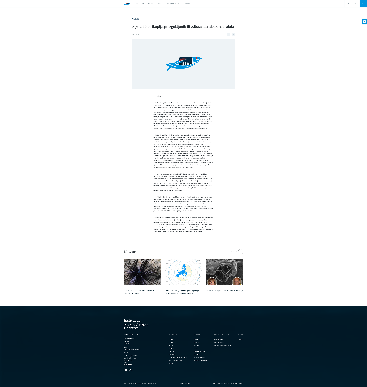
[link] (364, 21)
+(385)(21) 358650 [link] (131, 358)
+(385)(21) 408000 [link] (131, 356)
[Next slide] (240, 251)
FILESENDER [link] (128, 365)
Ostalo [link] (135, 18)
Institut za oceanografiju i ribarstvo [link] (136, 324)
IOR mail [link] (126, 362)
